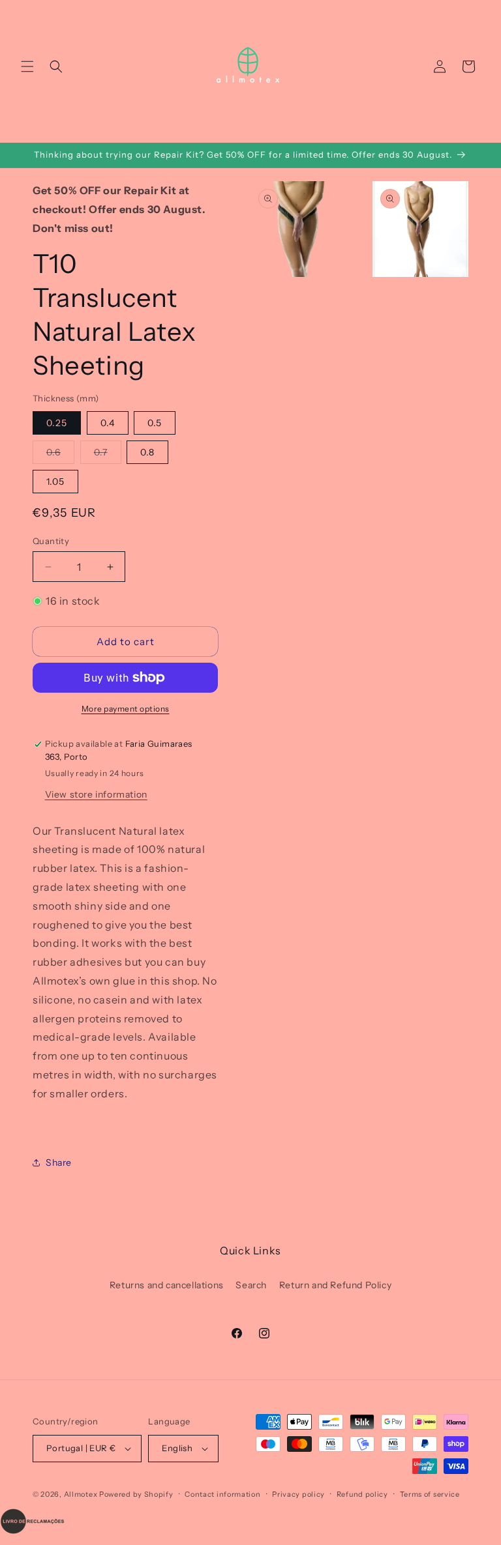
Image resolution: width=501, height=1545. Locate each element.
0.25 (56, 423)
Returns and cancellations (167, 1285)
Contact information (222, 1494)
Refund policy (362, 1494)
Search (251, 1285)
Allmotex (81, 1494)
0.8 (147, 452)
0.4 (107, 423)
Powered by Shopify (136, 1494)
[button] (27, 66)
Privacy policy (298, 1494)
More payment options (126, 709)
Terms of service (430, 1494)
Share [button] (59, 1162)
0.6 (60, 455)
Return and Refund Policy (335, 1285)
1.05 (55, 481)
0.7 (107, 455)
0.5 (154, 423)
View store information (96, 794)
